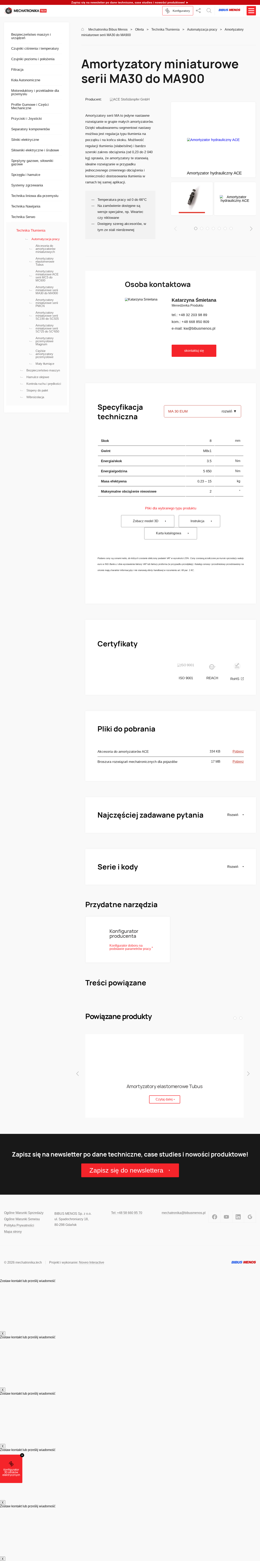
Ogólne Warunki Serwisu (22, 1219)
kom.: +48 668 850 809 (190, 322)
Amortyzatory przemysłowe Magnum (45, 341)
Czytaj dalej (164, 1099)
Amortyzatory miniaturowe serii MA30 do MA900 (47, 290)
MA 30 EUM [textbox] (178, 411)
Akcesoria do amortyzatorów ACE (123, 752)
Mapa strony (13, 1231)
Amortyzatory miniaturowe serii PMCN (47, 303)
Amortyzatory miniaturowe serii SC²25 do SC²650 (47, 328)
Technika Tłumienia (30, 230)
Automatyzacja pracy (45, 239)
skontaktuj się (194, 350)
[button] (195, 228)
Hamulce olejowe (37, 377)
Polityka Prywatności (19, 1225)
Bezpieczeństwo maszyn (43, 370)
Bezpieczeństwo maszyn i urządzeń (31, 36)
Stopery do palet (37, 390)
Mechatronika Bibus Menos (108, 29)
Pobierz (238, 751)
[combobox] (202, 409)
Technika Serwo (23, 217)
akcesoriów (133, 224)
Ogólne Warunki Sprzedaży (23, 1213)
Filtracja (17, 70)
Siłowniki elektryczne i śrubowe (35, 150)
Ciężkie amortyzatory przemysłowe (44, 354)
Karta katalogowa (168, 533)
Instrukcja (197, 521)
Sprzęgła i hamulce (25, 175)
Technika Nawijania (25, 206)
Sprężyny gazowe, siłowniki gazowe (32, 162)
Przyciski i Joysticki (26, 119)
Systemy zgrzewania (27, 185)
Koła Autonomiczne (25, 80)
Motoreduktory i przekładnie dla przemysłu (35, 92)
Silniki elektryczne (25, 140)
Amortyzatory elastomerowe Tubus (45, 261)
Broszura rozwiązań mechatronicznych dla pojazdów (137, 762)
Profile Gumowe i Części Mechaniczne (30, 106)
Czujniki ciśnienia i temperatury (35, 48)
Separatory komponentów (30, 129)
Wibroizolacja (35, 397)
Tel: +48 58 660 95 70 (126, 1213)
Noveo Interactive (91, 1262)
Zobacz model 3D (145, 521)
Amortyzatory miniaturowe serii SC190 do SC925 (47, 315)
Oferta (139, 29)
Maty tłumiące (45, 363)
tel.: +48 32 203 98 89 (189, 315)
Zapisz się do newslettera (126, 1170)
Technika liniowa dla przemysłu (34, 196)
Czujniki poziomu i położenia (32, 59)
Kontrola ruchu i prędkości (43, 383)
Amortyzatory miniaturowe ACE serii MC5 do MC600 (47, 275)
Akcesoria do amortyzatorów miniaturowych (45, 248)
